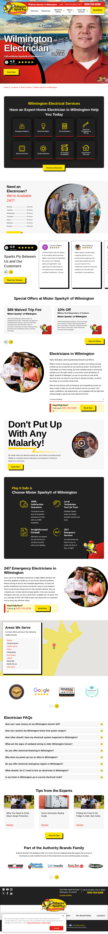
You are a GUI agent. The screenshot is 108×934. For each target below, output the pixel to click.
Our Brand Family (83, 916)
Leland (9, 658)
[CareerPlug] (3, 889)
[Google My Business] (11, 893)
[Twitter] (3, 893)
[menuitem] (35, 11)
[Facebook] (7, 893)
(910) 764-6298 (92, 4)
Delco (9, 649)
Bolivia (9, 640)
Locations (14, 87)
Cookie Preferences (33, 923)
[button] (81, 444)
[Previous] (6, 272)
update (61, 4)
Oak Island (11, 667)
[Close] (63, 915)
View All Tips (54, 835)
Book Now (97, 10)
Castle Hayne (12, 646)
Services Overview (54, 168)
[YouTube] (7, 889)
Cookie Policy (46, 923)
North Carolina (26, 87)
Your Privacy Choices (79, 925)
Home (6, 87)
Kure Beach (11, 655)
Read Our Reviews (14, 280)
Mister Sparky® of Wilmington (45, 87)
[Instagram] (11, 889)
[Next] (11, 272)
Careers (67, 916)
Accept (56, 928)
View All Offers (94, 341)
